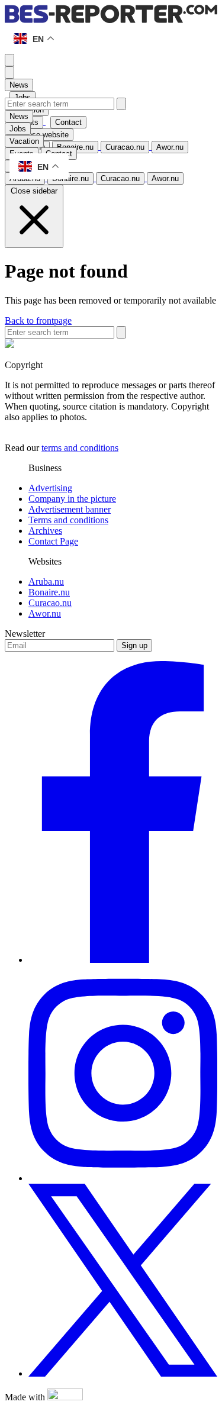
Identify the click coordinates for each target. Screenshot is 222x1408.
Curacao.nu (50, 603)
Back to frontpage (38, 320)
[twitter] (122, 1373)
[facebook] (122, 960)
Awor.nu (44, 613)
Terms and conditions (68, 520)
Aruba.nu (46, 581)
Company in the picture (72, 499)
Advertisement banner (69, 509)
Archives (45, 531)
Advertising (50, 488)
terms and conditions (79, 448)
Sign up (134, 645)
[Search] (121, 104)
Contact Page (53, 541)
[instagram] (122, 1178)
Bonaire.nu (49, 592)
